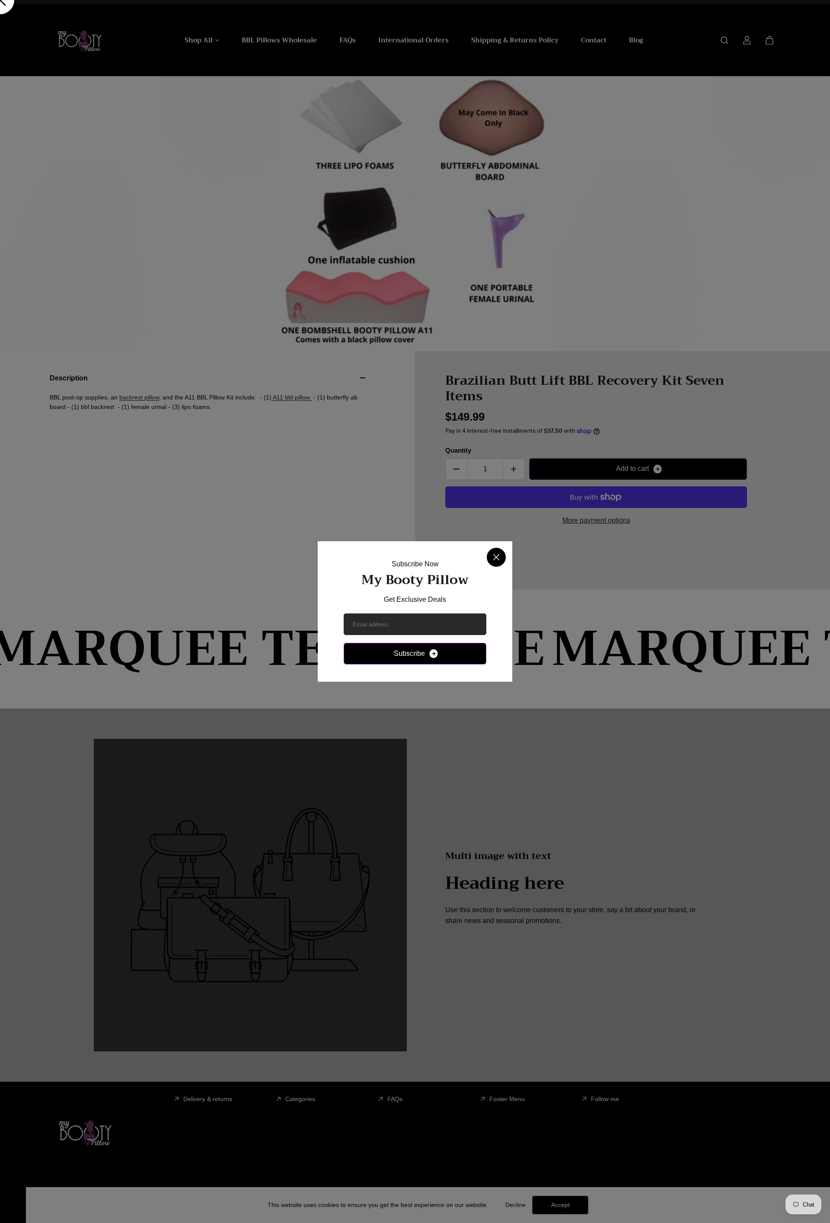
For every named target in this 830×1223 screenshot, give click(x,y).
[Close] (496, 557)
